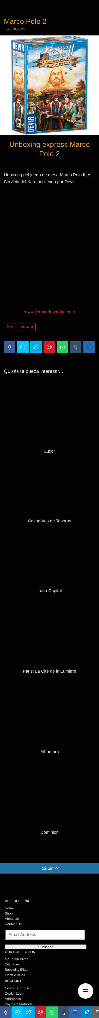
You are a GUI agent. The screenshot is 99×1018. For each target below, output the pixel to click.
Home (9, 908)
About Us (12, 919)
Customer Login (17, 988)
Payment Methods (18, 1004)
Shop (9, 913)
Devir (10, 326)
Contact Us (13, 924)
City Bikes (12, 964)
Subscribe (45, 947)
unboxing (26, 326)
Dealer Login (14, 993)
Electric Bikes (15, 975)
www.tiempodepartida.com (49, 311)
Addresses (13, 999)
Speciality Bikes (16, 969)
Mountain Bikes (16, 959)
